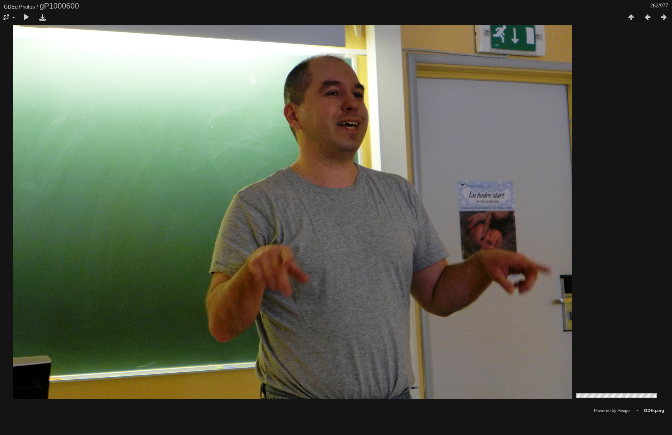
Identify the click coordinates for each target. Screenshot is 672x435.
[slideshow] (26, 17)
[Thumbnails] (631, 17)
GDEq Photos (19, 7)
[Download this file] (42, 17)
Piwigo (624, 410)
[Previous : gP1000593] (647, 17)
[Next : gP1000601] (664, 17)
